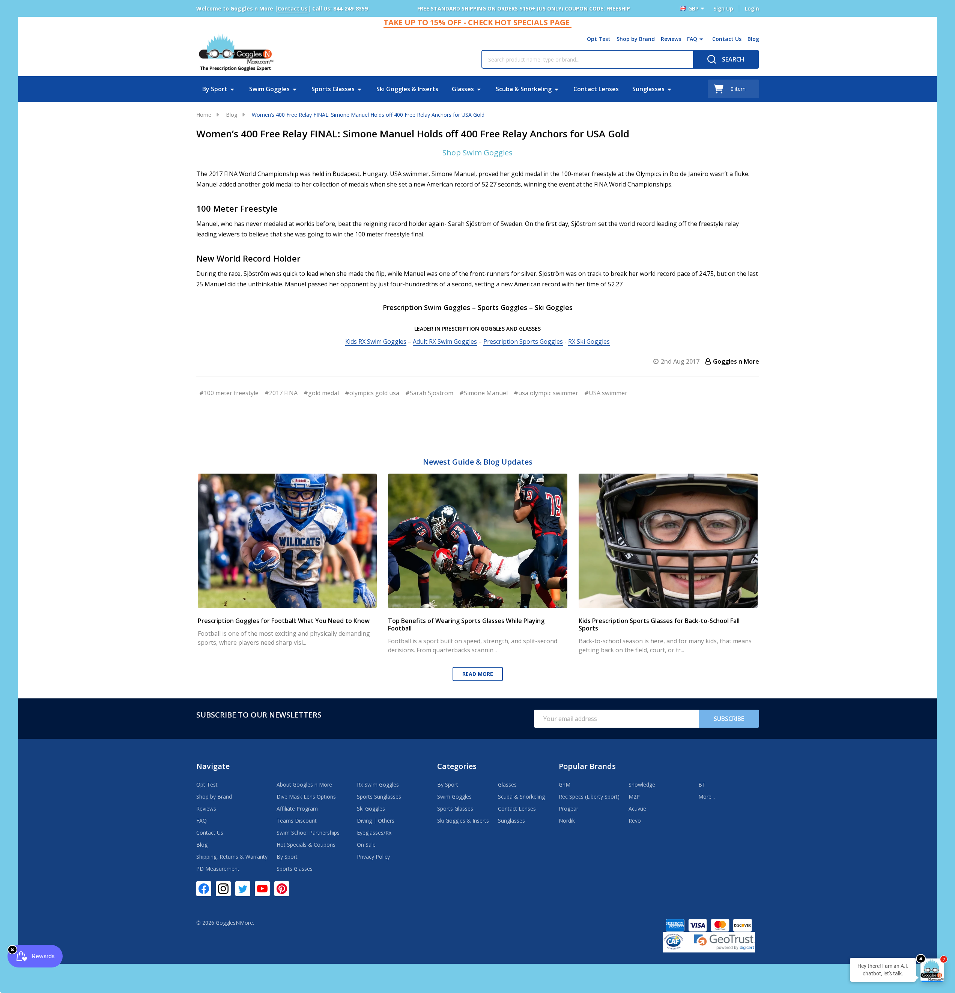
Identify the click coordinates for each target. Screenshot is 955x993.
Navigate (213, 766)
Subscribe (729, 719)
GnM (564, 784)
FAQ (692, 38)
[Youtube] (262, 888)
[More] (701, 39)
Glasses (463, 89)
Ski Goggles (371, 808)
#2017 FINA (281, 393)
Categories (457, 766)
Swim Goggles (269, 89)
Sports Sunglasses (379, 796)
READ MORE (477, 673)
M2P (634, 796)
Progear (568, 808)
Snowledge (642, 784)
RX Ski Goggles (589, 341)
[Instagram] (223, 888)
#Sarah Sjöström (429, 393)
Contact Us (726, 38)
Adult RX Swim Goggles (445, 341)
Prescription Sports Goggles (523, 341)
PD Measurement (217, 868)
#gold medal (321, 393)
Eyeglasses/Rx (374, 832)
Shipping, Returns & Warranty (232, 856)
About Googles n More (304, 784)
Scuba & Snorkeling (524, 89)
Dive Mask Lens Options (306, 796)
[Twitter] (242, 888)
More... (706, 796)
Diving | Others (375, 820)
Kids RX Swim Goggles (375, 341)
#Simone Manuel (483, 393)
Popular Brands (587, 766)
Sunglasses (648, 89)
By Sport (214, 89)
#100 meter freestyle (229, 393)
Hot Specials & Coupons (306, 844)
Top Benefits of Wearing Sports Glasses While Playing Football (466, 624)
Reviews (671, 38)
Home (203, 114)
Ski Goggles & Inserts (407, 89)
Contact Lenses (596, 89)
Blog (753, 38)
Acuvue (637, 808)
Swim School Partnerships (308, 832)
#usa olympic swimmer (546, 393)
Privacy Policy (373, 856)
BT (701, 784)
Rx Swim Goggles (378, 784)
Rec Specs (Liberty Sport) (589, 796)
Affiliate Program (297, 808)
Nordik (567, 820)
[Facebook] (203, 888)
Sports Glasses (333, 89)
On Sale (366, 844)
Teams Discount (297, 820)
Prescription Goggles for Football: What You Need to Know (284, 621)
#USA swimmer (605, 393)
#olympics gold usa (372, 393)
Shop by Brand (636, 38)
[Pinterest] (281, 888)
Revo (635, 820)
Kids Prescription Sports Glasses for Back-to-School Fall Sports (658, 624)
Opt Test (599, 38)
